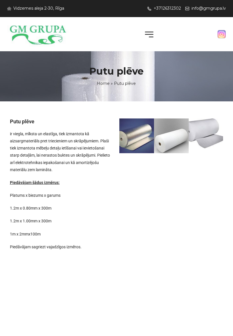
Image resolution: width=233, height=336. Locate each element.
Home (103, 83)
